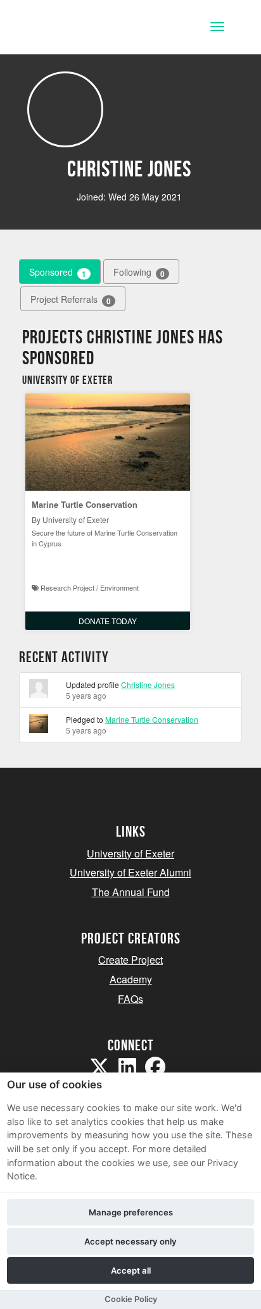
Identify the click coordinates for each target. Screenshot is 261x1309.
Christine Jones (148, 684)
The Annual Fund (131, 892)
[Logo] (72, 28)
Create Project (130, 959)
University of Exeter (130, 853)
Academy (131, 979)
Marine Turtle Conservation (84, 504)
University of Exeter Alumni (130, 872)
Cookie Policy (131, 1299)
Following (139, 272)
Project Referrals (70, 299)
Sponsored (57, 272)
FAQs (130, 999)
